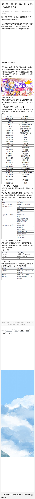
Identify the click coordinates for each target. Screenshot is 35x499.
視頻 (27, 330)
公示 (3, 333)
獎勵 (22, 330)
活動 (9, 333)
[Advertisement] (17, 44)
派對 (16, 330)
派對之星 (9, 330)
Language (3, 13)
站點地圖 (13, 495)
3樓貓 (2, 11)
